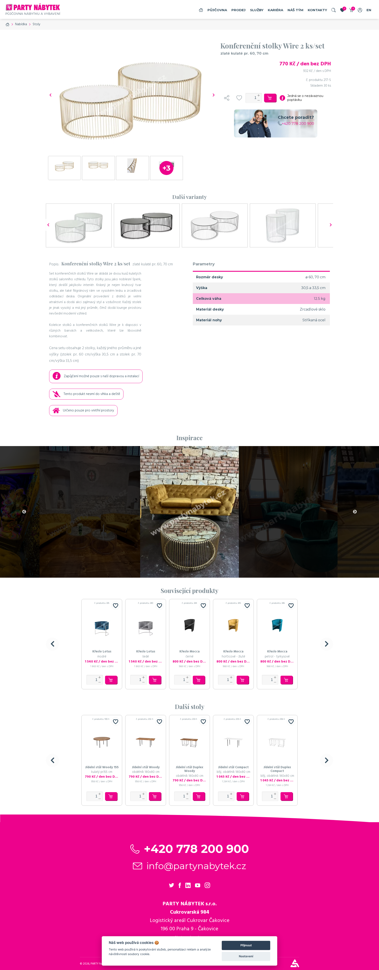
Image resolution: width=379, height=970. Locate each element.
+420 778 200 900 (298, 123)
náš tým (295, 10)
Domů (201, 10)
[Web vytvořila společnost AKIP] (294, 966)
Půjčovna (217, 10)
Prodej (238, 10)
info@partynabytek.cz (196, 866)
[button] (52, 644)
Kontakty (317, 10)
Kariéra (275, 10)
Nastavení (246, 956)
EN (368, 10)
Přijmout (246, 945)
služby (256, 10)
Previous (24, 512)
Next (355, 512)
